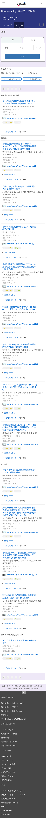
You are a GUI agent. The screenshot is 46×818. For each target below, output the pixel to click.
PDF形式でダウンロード (11, 132)
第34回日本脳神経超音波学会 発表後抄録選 (19, 641)
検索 (12, 40)
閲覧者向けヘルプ (8, 798)
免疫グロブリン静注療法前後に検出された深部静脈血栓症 (19, 471)
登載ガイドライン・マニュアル (13, 794)
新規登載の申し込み (9, 745)
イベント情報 (6, 768)
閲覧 (33, 40)
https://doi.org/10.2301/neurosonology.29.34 (22, 404)
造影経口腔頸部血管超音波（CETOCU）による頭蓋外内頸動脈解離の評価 (19, 102)
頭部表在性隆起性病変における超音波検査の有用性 (19, 227)
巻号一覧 (19, 25)
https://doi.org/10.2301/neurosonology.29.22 (22, 324)
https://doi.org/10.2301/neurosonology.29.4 (22, 166)
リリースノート (7, 760)
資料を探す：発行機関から (11, 711)
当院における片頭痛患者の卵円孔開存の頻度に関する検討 (19, 187)
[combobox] (11, 47)
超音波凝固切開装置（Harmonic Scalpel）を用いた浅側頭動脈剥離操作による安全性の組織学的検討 (19, 146)
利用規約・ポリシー (9, 741)
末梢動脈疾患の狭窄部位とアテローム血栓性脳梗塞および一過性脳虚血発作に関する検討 (19, 266)
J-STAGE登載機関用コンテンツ (13, 790)
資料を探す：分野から (9, 707)
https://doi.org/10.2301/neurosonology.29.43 (22, 487)
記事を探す (5, 715)
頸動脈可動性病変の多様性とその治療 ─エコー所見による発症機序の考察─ (19, 308)
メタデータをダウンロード (11, 79)
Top (24, 692)
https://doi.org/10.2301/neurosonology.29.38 (22, 444)
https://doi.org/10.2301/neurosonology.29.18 (22, 286)
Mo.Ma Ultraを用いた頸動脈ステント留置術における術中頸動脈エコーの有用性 (19, 387)
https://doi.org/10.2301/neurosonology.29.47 (22, 532)
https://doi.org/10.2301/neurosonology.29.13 (22, 244)
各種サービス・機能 (9, 733)
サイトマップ (6, 814)
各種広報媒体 (6, 780)
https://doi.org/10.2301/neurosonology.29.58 (22, 615)
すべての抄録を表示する (32, 79)
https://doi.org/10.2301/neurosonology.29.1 (22, 118)
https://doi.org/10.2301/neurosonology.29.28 (22, 364)
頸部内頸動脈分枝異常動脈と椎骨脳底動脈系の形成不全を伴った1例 (19, 596)
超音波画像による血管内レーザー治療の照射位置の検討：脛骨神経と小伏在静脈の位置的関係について (19, 427)
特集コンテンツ (7, 776)
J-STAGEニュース (8, 772)
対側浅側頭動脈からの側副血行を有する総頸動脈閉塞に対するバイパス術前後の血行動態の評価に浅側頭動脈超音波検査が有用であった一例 (19, 511)
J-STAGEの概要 (7, 729)
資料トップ (7, 25)
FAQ (3, 806)
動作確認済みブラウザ (9, 802)
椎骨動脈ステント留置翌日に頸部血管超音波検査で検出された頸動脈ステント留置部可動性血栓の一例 (19, 555)
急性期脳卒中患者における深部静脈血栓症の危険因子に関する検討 (19, 345)
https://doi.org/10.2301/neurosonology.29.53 (22, 575)
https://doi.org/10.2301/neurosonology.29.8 (22, 206)
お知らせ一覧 (6, 756)
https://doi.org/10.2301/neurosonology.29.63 (22, 654)
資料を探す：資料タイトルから (13, 703)
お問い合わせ (6, 810)
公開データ (5, 737)
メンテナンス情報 (8, 764)
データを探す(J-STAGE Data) (12, 719)
